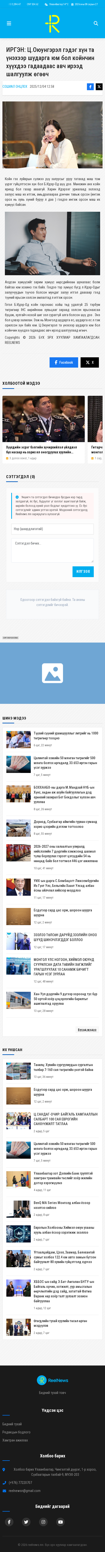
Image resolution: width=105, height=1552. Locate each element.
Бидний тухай (12, 1424)
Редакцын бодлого (16, 1432)
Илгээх (83, 572)
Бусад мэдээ (87, 1029)
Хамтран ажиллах (15, 1440)
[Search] (96, 23)
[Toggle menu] (9, 23)
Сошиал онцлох (14, 86)
